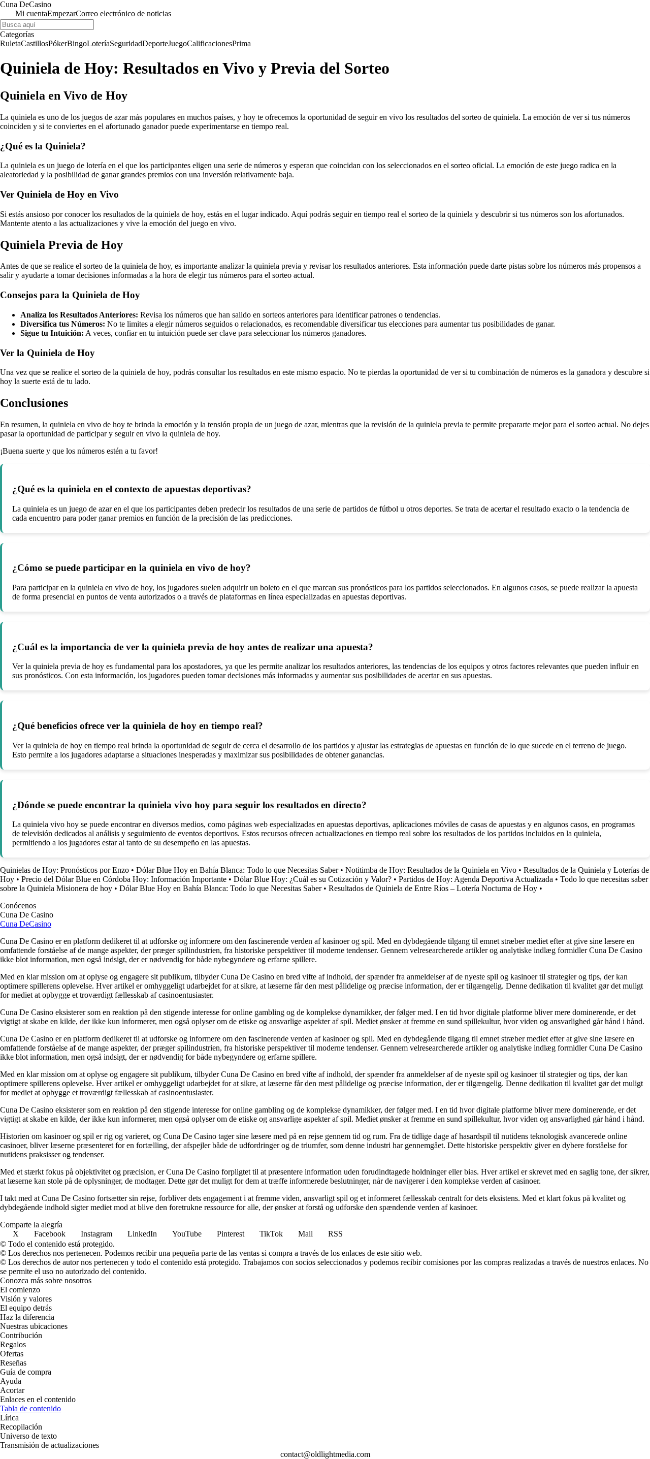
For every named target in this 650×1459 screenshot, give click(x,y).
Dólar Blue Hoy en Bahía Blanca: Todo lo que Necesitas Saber (237, 870)
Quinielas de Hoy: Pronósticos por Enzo (64, 870)
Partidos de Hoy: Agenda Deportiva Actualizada (476, 879)
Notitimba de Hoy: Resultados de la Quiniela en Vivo (430, 870)
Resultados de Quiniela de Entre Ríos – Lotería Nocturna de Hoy (433, 888)
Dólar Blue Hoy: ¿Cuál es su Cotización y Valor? (313, 879)
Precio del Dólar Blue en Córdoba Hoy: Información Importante (123, 879)
